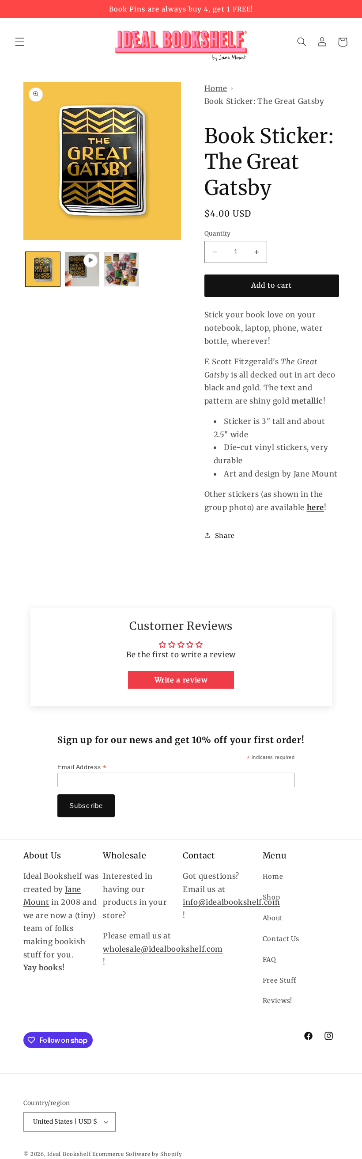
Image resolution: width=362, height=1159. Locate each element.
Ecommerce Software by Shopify (137, 1154)
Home (216, 88)
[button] (19, 42)
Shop (271, 897)
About (273, 918)
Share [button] (225, 536)
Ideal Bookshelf (68, 1154)
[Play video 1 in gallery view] (82, 269)
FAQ (269, 960)
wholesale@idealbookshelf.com (163, 949)
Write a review (181, 679)
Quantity (217, 233)
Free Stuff (280, 980)
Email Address (81, 767)
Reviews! (277, 1001)
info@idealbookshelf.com (231, 902)
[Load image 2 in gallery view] (121, 269)
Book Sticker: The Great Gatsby (264, 101)
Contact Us (281, 939)
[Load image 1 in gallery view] (43, 269)
